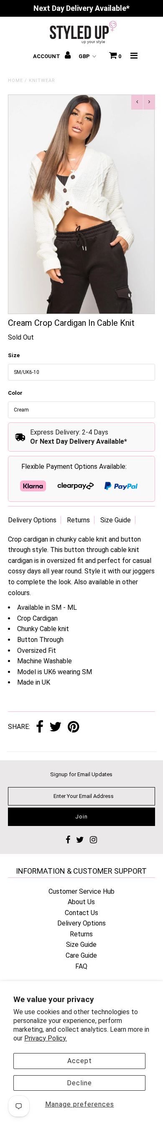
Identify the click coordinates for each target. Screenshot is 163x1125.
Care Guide (81, 955)
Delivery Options (32, 520)
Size (14, 355)
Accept (79, 1061)
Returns (78, 520)
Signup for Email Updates (81, 774)
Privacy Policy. (45, 1038)
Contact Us (81, 913)
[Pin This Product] (73, 727)
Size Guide (115, 520)
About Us (81, 902)
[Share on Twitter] (55, 727)
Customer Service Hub (81, 891)
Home (15, 80)
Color (15, 393)
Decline (79, 1083)
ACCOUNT (47, 56)
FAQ (81, 966)
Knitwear (42, 80)
